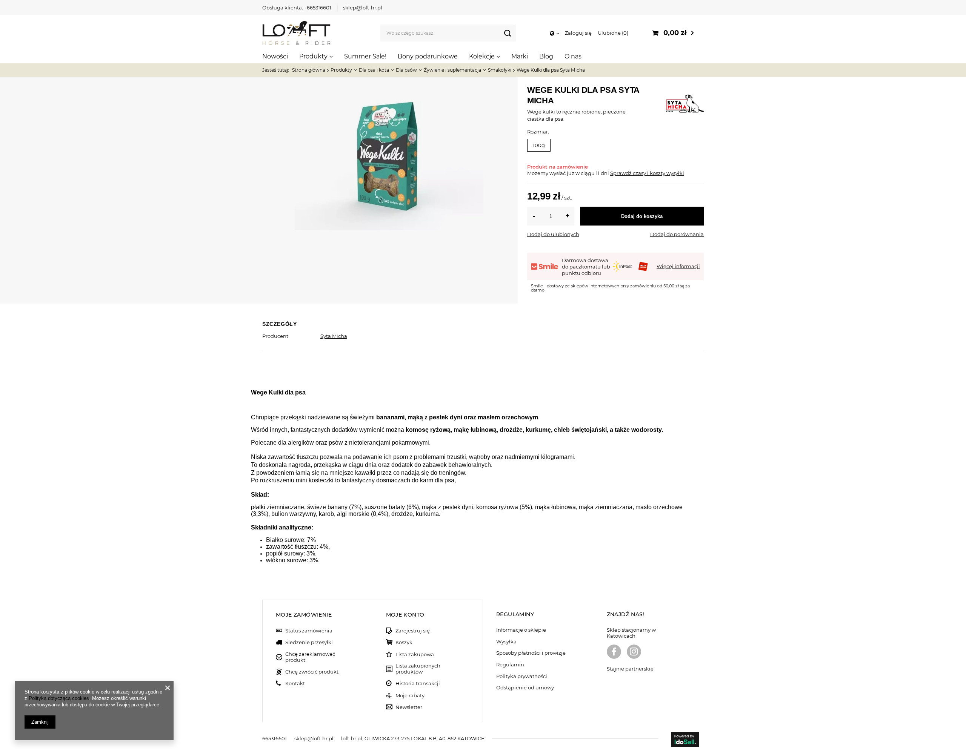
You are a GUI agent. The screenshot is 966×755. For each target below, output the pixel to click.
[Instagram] (634, 652)
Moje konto (405, 614)
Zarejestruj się (412, 631)
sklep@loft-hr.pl (362, 8)
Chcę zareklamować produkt (310, 657)
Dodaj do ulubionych (553, 234)
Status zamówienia (308, 631)
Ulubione (612, 33)
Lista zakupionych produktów (417, 669)
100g (539, 145)
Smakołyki (499, 70)
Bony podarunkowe (428, 56)
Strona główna (308, 70)
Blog (546, 56)
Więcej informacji (678, 266)
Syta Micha (333, 336)
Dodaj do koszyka (642, 216)
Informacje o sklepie (521, 630)
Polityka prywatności (521, 676)
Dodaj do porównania (677, 234)
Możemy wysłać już (550, 173)
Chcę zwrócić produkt (311, 672)
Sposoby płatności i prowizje (531, 653)
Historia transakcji (417, 683)
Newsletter (408, 707)
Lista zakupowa (414, 654)
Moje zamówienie (304, 614)
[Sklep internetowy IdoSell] (685, 740)
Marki (519, 56)
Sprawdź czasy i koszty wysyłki (647, 173)
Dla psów (406, 70)
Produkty (313, 56)
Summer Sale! (365, 56)
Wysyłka (506, 642)
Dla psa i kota (374, 70)
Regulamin (510, 665)
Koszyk (403, 642)
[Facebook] (614, 652)
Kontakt (295, 683)
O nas (573, 56)
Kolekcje (482, 56)
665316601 (319, 8)
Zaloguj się (578, 33)
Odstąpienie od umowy (525, 688)
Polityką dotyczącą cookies (59, 698)
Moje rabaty (410, 695)
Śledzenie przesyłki (309, 642)
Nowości (275, 56)
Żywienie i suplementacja (452, 70)
